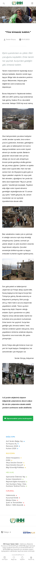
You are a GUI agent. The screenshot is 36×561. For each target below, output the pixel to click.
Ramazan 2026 (12, 446)
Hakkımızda (10, 495)
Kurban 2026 (11, 448)
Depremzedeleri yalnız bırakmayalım (19, 418)
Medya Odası (11, 500)
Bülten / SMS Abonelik (14, 505)
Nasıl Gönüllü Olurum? (14, 465)
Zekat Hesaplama (13, 458)
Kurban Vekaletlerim (14, 479)
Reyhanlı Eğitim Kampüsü (15, 482)
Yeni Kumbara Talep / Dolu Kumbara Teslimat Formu (16, 485)
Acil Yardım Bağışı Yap (14, 441)
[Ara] (4, 3)
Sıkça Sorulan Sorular (14, 463)
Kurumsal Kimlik (12, 498)
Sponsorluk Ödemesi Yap (15, 477)
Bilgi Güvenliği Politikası (15, 467)
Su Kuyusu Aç (11, 444)
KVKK (8, 460)
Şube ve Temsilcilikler (14, 503)
